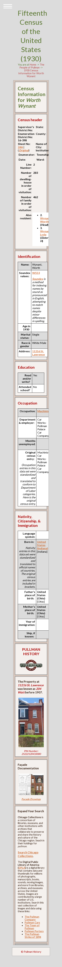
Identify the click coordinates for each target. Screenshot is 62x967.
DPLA (22, 867)
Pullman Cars (32, 922)
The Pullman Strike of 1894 (33, 935)
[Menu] (7, 6)
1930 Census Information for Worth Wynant (31, 73)
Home (33, 64)
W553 (36, 272)
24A (20, 147)
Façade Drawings (31, 799)
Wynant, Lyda (45, 233)
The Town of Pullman (32, 927)
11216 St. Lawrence (38, 353)
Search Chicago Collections (28, 854)
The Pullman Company (32, 918)
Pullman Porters (34, 931)
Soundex (37, 278)
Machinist (43, 411)
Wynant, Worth (45, 220)
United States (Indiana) (42, 545)
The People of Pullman (31, 66)
